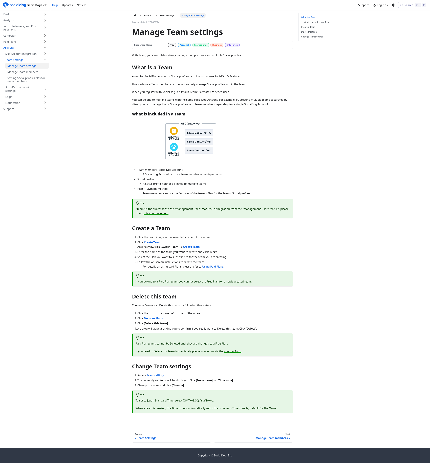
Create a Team (308, 26)
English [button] (381, 5)
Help (55, 5)
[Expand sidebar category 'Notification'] (45, 103)
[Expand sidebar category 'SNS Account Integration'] (45, 53)
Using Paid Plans (212, 266)
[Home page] (135, 15)
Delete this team (309, 31)
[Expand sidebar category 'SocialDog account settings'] (45, 89)
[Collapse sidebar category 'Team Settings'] (45, 60)
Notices (81, 5)
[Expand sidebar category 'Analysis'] (45, 20)
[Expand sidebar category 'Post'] (45, 14)
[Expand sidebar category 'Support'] (45, 109)
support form (232, 351)
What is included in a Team (317, 22)
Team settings (155, 375)
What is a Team (308, 17)
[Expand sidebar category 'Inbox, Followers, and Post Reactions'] (45, 28)
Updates (67, 5)
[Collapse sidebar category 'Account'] (45, 47)
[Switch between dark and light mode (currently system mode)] (393, 5)
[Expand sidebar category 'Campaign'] (45, 35)
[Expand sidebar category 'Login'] (45, 96)
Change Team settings (312, 36)
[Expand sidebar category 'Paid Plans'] (45, 41)
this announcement (156, 213)
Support (363, 5)
